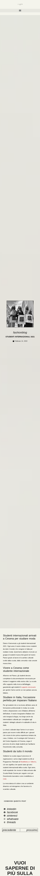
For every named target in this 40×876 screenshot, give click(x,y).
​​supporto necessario (28, 687)
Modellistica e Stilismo (28, 762)
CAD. (5, 779)
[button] (20, 10)
